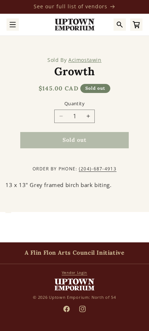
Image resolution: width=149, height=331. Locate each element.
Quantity (74, 103)
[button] (13, 24)
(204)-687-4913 (97, 168)
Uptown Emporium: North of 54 (82, 297)
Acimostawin (85, 59)
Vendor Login (74, 272)
